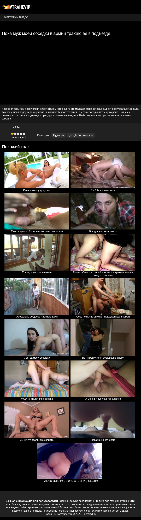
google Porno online (81, 135)
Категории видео (15, 17)
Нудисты (58, 135)
